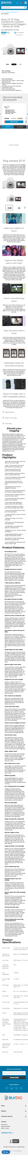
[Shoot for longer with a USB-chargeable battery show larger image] (14, 384)
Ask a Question (20, 32)
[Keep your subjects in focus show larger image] (14, 218)
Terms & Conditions (17, 1151)
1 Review (3, 34)
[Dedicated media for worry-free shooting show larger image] (14, 353)
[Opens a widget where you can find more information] (6, 1152)
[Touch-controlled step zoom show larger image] (14, 288)
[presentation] (1, 49)
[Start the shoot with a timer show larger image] (14, 321)
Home (2, 12)
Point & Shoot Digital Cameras (11, 12)
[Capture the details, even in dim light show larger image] (14, 250)
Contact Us (6, 1133)
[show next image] (24, 198)
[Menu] (25, 3)
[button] (25, 207)
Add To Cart (14, 121)
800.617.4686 (5, 1128)
